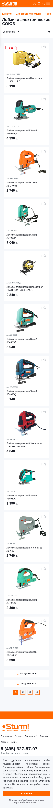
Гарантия (43, 736)
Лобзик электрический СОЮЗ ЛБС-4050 (22, 653)
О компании (6, 736)
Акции (14, 742)
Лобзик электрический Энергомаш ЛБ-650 (25, 549)
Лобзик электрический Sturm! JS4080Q (22, 497)
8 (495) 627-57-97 (19, 748)
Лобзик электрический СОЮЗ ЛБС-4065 (22, 184)
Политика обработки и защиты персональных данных (26, 801)
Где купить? (31, 736)
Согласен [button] (26, 793)
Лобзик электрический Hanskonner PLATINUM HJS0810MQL (25, 288)
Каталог (7, 13)
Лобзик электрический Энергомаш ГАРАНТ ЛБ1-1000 (25, 445)
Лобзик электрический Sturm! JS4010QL (22, 393)
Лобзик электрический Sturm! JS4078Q (22, 601)
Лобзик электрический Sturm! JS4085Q (22, 340)
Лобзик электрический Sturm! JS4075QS (22, 132)
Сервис (18, 736)
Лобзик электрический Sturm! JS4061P (22, 236)
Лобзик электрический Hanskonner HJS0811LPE (25, 80)
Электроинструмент (28, 13)
